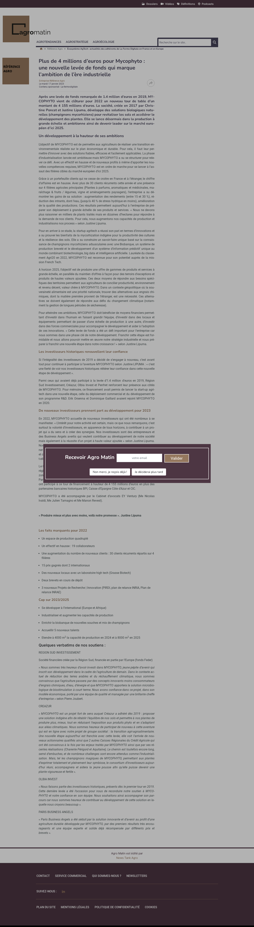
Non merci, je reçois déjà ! (110, 472)
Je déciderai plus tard (149, 472)
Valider (177, 458)
